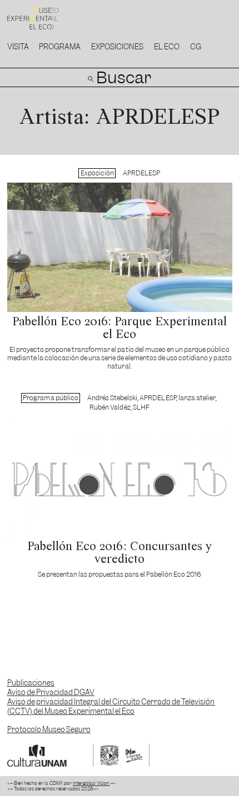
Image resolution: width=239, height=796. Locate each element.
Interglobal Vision (91, 783)
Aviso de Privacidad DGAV (50, 692)
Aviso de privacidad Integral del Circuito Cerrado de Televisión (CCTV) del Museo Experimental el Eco (111, 706)
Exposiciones (117, 47)
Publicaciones (30, 683)
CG (195, 47)
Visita (18, 47)
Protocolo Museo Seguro (49, 729)
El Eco (167, 47)
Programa (60, 47)
